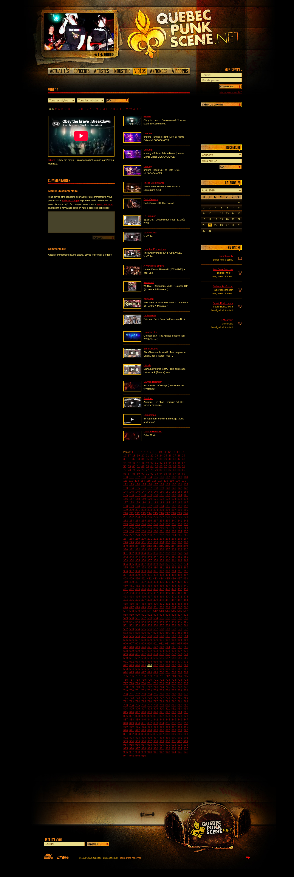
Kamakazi (149, 282)
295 (174, 538)
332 (131, 553)
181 (149, 502)
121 (183, 480)
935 (186, 748)
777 (161, 697)
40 (170, 459)
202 (143, 509)
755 (161, 690)
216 (161, 513)
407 (186, 574)
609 (143, 643)
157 (137, 495)
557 (161, 625)
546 (161, 621)
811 (168, 708)
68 (170, 466)
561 (186, 625)
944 (174, 752)
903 (125, 741)
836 (186, 715)
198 (186, 506)
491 (161, 603)
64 (151, 466)
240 (174, 520)
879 (180, 730)
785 (143, 701)
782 (125, 701)
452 (125, 592)
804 (125, 708)
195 (168, 506)
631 (143, 650)
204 (155, 509)
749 (125, 690)
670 (180, 661)
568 (161, 629)
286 (186, 535)
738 (125, 687)
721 (155, 679)
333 (137, 553)
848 (125, 723)
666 (155, 661)
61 (138, 466)
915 (131, 744)
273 (174, 531)
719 (143, 679)
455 (143, 592)
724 (174, 679)
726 (186, 679)
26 (170, 455)
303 (155, 542)
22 (151, 455)
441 (125, 589)
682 (186, 665)
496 (125, 607)
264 (186, 527)
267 (137, 531)
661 (125, 661)
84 (179, 470)
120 (177, 480)
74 (133, 470)
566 (149, 629)
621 (149, 647)
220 (185, 513)
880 (186, 730)
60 (133, 466)
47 (138, 462)
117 (160, 480)
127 (155, 484)
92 (151, 473)
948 (131, 755)
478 (149, 600)
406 (180, 574)
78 (151, 470)
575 (137, 632)
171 (155, 498)
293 (161, 538)
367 (143, 564)
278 (137, 535)
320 (125, 549)
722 (161, 679)
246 (143, 524)
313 (149, 546)
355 (137, 560)
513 (161, 611)
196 (174, 506)
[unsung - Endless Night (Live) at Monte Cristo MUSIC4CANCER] (132, 142)
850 (137, 723)
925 (125, 748)
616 (185, 643)
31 (129, 459)
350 (174, 556)
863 (149, 726)
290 (143, 538)
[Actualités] (59, 71)
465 (137, 596)
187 (186, 502)
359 (161, 560)
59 (129, 466)
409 (131, 578)
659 (180, 658)
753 (149, 690)
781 (186, 697)
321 (131, 549)
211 (131, 513)
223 (137, 516)
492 (168, 603)
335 (149, 553)
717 (131, 679)
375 (125, 567)
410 (137, 578)
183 (161, 502)
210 (125, 513)
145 (131, 491)
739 (131, 687)
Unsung (148, 133)
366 (137, 564)
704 (186, 672)
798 (155, 705)
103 (143, 477)
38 (160, 459)
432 (137, 585)
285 (180, 535)
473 (186, 596)
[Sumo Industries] (248, 858)
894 (137, 737)
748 (186, 687)
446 (155, 589)
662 (131, 661)
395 (180, 571)
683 (125, 669)
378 (143, 567)
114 (143, 480)
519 (131, 614)
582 (180, 632)
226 (155, 516)
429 (186, 582)
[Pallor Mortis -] (132, 440)
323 (143, 549)
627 (186, 647)
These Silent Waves (154, 183)
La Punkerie (150, 216)
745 (168, 687)
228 (168, 516)
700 (161, 672)
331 (125, 553)
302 (149, 542)
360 (168, 560)
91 (147, 473)
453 (131, 592)
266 (131, 531)
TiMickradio (227, 320)
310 (131, 546)
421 (137, 582)
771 (125, 697)
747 (180, 687)
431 (131, 585)
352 (186, 556)
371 (168, 564)
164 (180, 495)
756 (168, 690)
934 (180, 748)
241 (180, 520)
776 (155, 697)
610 (149, 643)
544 (149, 621)
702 (174, 672)
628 (125, 650)
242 (186, 520)
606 (125, 643)
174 (174, 498)
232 (125, 520)
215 (155, 513)
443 (137, 589)
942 (161, 752)
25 (165, 455)
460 (174, 592)
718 (137, 679)
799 (161, 705)
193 (155, 506)
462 (186, 592)
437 (168, 585)
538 (180, 618)
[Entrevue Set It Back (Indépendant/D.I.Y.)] (132, 324)
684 (131, 669)
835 (180, 715)
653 (143, 658)
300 (137, 542)
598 (143, 639)
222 (131, 516)
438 (174, 585)
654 (149, 658)
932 (168, 748)
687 (149, 669)
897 (155, 737)
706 (131, 676)
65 (156, 466)
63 (147, 466)
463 (125, 596)
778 (168, 697)
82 (170, 470)
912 (179, 741)
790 (174, 701)
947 (125, 755)
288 (131, 538)
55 (174, 462)
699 (155, 672)
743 (155, 687)
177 (125, 502)
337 (161, 553)
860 (131, 726)
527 (180, 614)
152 (174, 491)
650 (125, 658)
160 (155, 495)
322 (137, 549)
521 (143, 614)
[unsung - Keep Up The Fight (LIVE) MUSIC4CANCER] (132, 175)
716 (125, 679)
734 (168, 683)
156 (131, 495)
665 (149, 661)
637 (180, 650)
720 (149, 679)
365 (131, 564)
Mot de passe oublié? (231, 92)
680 (174, 665)
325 (155, 549)
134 (131, 488)
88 (133, 473)
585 (131, 636)
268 (143, 531)
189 (131, 506)
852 (149, 723)
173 (168, 498)
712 (167, 676)
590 (161, 636)
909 (161, 741)
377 (137, 567)
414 (161, 578)
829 (143, 715)
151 (168, 491)
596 (131, 639)
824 (180, 712)
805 (131, 708)
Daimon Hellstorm (153, 381)
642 (143, 654)
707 (137, 676)
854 (161, 723)
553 (137, 625)
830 (149, 715)
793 (125, 705)
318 (179, 546)
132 (186, 484)
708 (143, 676)
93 (156, 473)
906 (143, 741)
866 (168, 726)
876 (161, 730)
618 (131, 647)
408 (125, 578)
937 (131, 752)
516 (179, 611)
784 (137, 701)
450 (180, 589)
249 (161, 524)
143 (186, 488)
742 (149, 687)
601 (161, 639)
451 (186, 589)
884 (143, 734)
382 (168, 567)
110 (186, 477)
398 (131, 574)
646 (168, 654)
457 (155, 592)
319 (185, 546)
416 (173, 578)
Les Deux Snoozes (223, 269)
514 (167, 611)
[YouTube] (132, 241)
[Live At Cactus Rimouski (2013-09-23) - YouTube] (132, 274)
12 (169, 451)
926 (131, 748)
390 (149, 571)
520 (137, 614)
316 (167, 546)
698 (149, 672)
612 (161, 643)
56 (179, 462)
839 (137, 719)
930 (155, 748)
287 (125, 538)
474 (125, 600)
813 (179, 708)
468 (155, 596)
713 (173, 676)
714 (179, 676)
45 (129, 462)
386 (125, 571)
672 (125, 665)
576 (143, 632)
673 (131, 665)
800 (168, 705)
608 (137, 643)
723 (168, 679)
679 (168, 665)
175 (180, 498)
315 (161, 546)
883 (137, 734)
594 (186, 636)
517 (185, 611)
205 (161, 509)
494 (180, 603)
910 (168, 741)
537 (174, 618)
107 (168, 477)
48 (142, 462)
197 (180, 506)
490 (155, 603)
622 (155, 647)
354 (131, 560)
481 (168, 600)
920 (161, 744)
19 (138, 455)
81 (165, 470)
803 (186, 705)
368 (149, 564)
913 (185, 741)
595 (125, 639)
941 (155, 752)
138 (155, 488)
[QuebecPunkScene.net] (192, 33)
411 (143, 578)
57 (183, 462)
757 (174, 690)
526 (174, 614)
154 (186, 491)
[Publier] (103, 238)
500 (149, 607)
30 (124, 459)
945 (180, 752)
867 (174, 726)
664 (143, 661)
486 (131, 603)
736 (180, 683)
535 (161, 618)
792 (186, 701)
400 (143, 574)
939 (143, 752)
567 (155, 629)
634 (161, 650)
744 (161, 687)
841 (149, 719)
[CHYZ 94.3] (48, 856)
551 (125, 625)
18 (133, 455)
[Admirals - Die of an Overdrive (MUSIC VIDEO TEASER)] (132, 407)
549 (180, 621)
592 (174, 636)
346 (149, 556)
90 (142, 473)
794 (131, 705)
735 (174, 683)
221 (125, 516)
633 (155, 650)
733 (161, 683)
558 (168, 625)
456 (149, 592)
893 (131, 737)
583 (186, 632)
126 (149, 484)
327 (168, 549)
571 (180, 629)
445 (149, 589)
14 (178, 451)
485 (125, 603)
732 (155, 683)
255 (131, 527)
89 (138, 473)
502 (161, 607)
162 (168, 495)
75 (138, 470)
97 (174, 473)
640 (131, 654)
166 (125, 498)
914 (125, 744)
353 (125, 560)
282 (161, 535)
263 (180, 527)
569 (168, 629)
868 (180, 726)
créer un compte (70, 200)
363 (186, 560)
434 (149, 585)
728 (131, 683)
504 (174, 607)
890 (180, 734)
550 (186, 621)
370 (161, 564)
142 (180, 488)
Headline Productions (155, 249)
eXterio (51, 160)
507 (125, 611)
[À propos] (180, 71)
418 (185, 578)
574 (131, 632)
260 (161, 527)
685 (137, 669)
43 (183, 459)
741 (143, 687)
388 (137, 571)
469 (161, 596)
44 (124, 462)
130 (174, 484)
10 (160, 451)
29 (183, 455)
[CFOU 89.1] (63, 857)
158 (143, 495)
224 (143, 516)
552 (131, 625)
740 (137, 687)
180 (143, 502)
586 (137, 636)
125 (143, 484)
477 (143, 600)
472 (180, 596)
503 (168, 607)
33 (138, 459)
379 (149, 567)
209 (186, 509)
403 (161, 574)
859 (125, 726)
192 (149, 506)
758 (180, 690)
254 (125, 527)
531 (137, 618)
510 (143, 611)
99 (183, 473)
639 (125, 654)
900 (174, 737)
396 (186, 571)
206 (168, 509)
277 (131, 535)
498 (137, 607)
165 (186, 495)
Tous (51, 108)
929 (149, 748)
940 (149, 752)
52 (160, 462)
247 (149, 524)
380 (155, 567)
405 (174, 574)
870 (125, 730)
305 (168, 542)
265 (125, 531)
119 (172, 480)
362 (180, 560)
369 (155, 564)
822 (168, 712)
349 (168, 556)
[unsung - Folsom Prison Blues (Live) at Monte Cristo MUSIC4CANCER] (132, 158)
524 (161, 614)
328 (174, 549)
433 (143, 585)
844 (168, 719)
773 (137, 697)
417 (179, 578)
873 (143, 730)
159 (149, 495)
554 (143, 625)
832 (161, 715)
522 (149, 614)
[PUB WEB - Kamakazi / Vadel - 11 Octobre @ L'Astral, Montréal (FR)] (132, 307)
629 (131, 650)
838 (131, 719)
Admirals (148, 398)
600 (155, 639)
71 (183, 466)
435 (155, 585)
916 (137, 744)
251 (174, 524)
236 (149, 520)
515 (173, 611)
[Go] (117, 100)
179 (137, 502)
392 (161, 571)
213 (143, 513)
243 (125, 524)
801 (174, 705)
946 (186, 752)
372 (174, 564)
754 (155, 690)
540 (125, 621)
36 (151, 459)
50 (151, 462)
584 (125, 636)
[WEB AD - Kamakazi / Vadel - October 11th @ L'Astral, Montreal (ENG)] (132, 291)
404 (168, 574)
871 (131, 730)
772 (131, 697)
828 (137, 715)
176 (186, 498)
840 (143, 719)
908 (155, 741)
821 (161, 712)
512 (155, 611)
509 (137, 611)
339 (174, 553)
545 (155, 621)
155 (125, 495)
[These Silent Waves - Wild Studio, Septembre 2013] (132, 191)
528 (186, 614)
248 (155, 524)
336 (155, 553)
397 (125, 574)
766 (161, 694)
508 (131, 611)
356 (143, 560)
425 (161, 582)
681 (180, 665)
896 (149, 737)
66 (160, 466)
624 (168, 647)
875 (155, 730)
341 (186, 553)
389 (143, 571)
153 (180, 491)
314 (155, 546)
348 (161, 556)
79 (156, 470)
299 (131, 542)
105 (155, 477)
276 (125, 535)
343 (131, 556)
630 (137, 650)
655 (155, 658)
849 (131, 723)
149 (155, 491)
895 (143, 737)
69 (174, 466)
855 (168, 723)
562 (125, 629)
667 (161, 661)
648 (180, 654)
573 (125, 632)
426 (168, 582)
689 (161, 669)
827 (131, 715)
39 (165, 459)
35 (147, 459)
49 (147, 462)
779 (174, 697)
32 (133, 459)
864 (155, 726)
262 (174, 527)
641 (137, 654)
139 (161, 488)
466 (143, 596)
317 (173, 546)
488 (143, 603)
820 (155, 712)
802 (180, 705)
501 (155, 607)
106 (161, 477)
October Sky (150, 332)
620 (143, 647)
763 (143, 694)
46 (133, 462)
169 (143, 498)
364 (125, 564)
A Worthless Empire (154, 265)
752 (143, 690)
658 (174, 658)
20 (142, 455)
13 (173, 451)
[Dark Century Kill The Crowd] (132, 208)
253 (186, 524)
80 (160, 470)
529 (125, 618)
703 (180, 672)
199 (125, 509)
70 (179, 466)
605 (186, 639)
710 (155, 676)
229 (174, 516)
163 (174, 495)
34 (142, 459)
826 (125, 715)
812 (173, 708)
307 (180, 542)
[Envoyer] (98, 844)
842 (155, 719)
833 (168, 715)
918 (149, 744)
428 (180, 582)
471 (174, 596)
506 (186, 607)
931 (161, 748)
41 (174, 459)
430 (125, 585)
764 (149, 694)
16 (124, 455)
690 (168, 669)
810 (161, 708)
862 (143, 726)
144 (125, 491)
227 (161, 516)
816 (131, 712)
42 (179, 459)
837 (125, 719)
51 (156, 462)
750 (131, 690)
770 (186, 694)
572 (186, 629)
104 (149, 477)
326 (161, 549)
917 (143, 744)
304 (161, 542)
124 (137, 484)
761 (131, 694)
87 (129, 473)
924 (186, 744)
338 (168, 553)
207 (174, 509)
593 (180, 636)
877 (168, 730)
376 (131, 567)
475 (131, 600)
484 (186, 600)
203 (149, 509)
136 (143, 488)
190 (137, 506)
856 (174, 723)
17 (129, 455)
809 (155, 708)
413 (155, 578)
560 (180, 625)
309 (125, 546)
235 (143, 520)
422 (143, 582)
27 (174, 455)
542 (137, 621)
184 (168, 502)
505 (180, 607)
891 (186, 734)
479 (155, 600)
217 (167, 513)
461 (180, 592)
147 (143, 491)
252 (180, 524)
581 (174, 632)
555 (149, 625)
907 (149, 741)
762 (137, 694)
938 (137, 752)
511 (149, 611)
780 (180, 697)
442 (131, 589)
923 (180, 744)
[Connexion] (230, 86)
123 (131, 484)
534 (155, 618)
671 (186, 661)
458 (161, 592)
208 (180, 509)
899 (168, 737)
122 (125, 484)
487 (137, 603)
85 (183, 470)
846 (180, 719)
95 (165, 473)
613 (167, 643)
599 (149, 639)
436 (161, 585)
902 (186, 737)
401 (149, 574)
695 (131, 672)
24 (160, 455)
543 (143, 621)
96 (170, 473)
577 (149, 632)
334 (143, 553)
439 (180, 585)
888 (168, 734)
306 (174, 542)
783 (131, 701)
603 (174, 639)
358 (155, 560)
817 (137, 712)
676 (149, 665)
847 (186, 719)
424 (155, 582)
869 (186, 726)
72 (124, 470)
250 (168, 524)
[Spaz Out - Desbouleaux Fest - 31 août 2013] (132, 225)
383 (174, 567)
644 (155, 654)
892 (125, 737)
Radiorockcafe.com (223, 286)
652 (137, 658)
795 (137, 705)
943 (168, 752)
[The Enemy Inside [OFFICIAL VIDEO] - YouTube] (132, 258)
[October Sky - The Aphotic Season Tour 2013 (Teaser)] (132, 341)
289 (137, 538)
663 (137, 661)
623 (161, 647)
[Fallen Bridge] (79, 49)
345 (143, 556)
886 (155, 734)
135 (137, 488)
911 (174, 741)
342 (125, 556)
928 (143, 748)
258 (149, 527)
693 (186, 669)
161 (161, 495)
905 (137, 741)
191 (143, 506)
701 (168, 672)
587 (143, 636)
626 (180, 647)
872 (137, 730)
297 (186, 538)
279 (143, 535)
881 (125, 734)
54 (170, 462)
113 (137, 480)
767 (168, 694)
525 (168, 614)
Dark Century (151, 199)
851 (143, 723)
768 (174, 694)
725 (180, 679)
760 (125, 694)
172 (161, 498)
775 (149, 697)
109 (180, 477)
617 (125, 647)
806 (137, 708)
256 (137, 527)
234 (137, 520)
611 (155, 643)
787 (155, 701)
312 (143, 546)
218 (173, 513)
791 (180, 701)
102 (137, 477)
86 (124, 473)
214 (149, 513)
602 (168, 639)
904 (131, 741)
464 (131, 596)
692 (180, 669)
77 (147, 470)
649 (186, 654)
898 (161, 737)
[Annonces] (159, 71)
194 (161, 506)
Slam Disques (151, 348)
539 (186, 618)
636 (174, 650)
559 (174, 625)
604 (180, 639)
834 (174, 715)
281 (155, 535)
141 (174, 488)
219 (179, 513)
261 (168, 527)
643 (149, 654)
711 (161, 676)
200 (131, 509)
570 (174, 629)
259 (155, 527)
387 (131, 571)
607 (131, 643)
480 (161, 600)
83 (174, 470)
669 (174, 661)
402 (155, 574)
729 (137, 683)
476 (137, 600)
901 (180, 737)
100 (125, 477)
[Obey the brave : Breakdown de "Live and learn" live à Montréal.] (132, 125)
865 (161, 726)
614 (173, 643)
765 (155, 694)
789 (168, 701)
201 (137, 509)
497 (131, 607)
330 (186, 549)
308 (186, 542)
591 (168, 636)
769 (180, 694)
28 (179, 455)
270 (155, 531)
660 (186, 658)
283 (168, 535)
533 (149, 618)
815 (125, 712)
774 (143, 697)
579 (161, 632)
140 (168, 488)
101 (131, 477)
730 (143, 683)
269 (149, 531)
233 (131, 520)
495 (186, 603)
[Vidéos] (140, 72)
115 (148, 480)
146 (137, 491)
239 (168, 520)
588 (149, 636)
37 (156, 459)
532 (143, 618)
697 (143, 672)
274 (180, 531)
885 (149, 734)
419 (125, 582)
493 (174, 603)
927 (137, 748)
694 (125, 672)
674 (137, 665)
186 (180, 502)
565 (143, 629)
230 (180, 516)
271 (161, 531)
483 (180, 600)
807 (143, 708)
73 (129, 470)
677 (155, 665)
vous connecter (105, 204)
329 (180, 549)
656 (161, 658)
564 (137, 629)
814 (185, 708)
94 (160, 473)
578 (155, 632)
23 (156, 455)
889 (174, 734)
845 (174, 719)
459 (168, 592)
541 (131, 621)
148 (149, 491)
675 (143, 665)
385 (186, 567)
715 (185, 676)
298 (125, 542)
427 (174, 582)
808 (149, 708)
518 (125, 614)
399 (137, 574)
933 (174, 748)
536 (168, 618)
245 (137, 524)
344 (137, 556)
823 (174, 712)
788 (161, 701)
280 (149, 535)
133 (125, 488)
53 (165, 462)
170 (149, 498)
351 (180, 556)
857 (180, 723)
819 (149, 712)
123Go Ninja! (150, 232)
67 (165, 466)
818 (143, 712)
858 (186, 723)
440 (186, 585)
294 (168, 538)
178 (131, 502)
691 (174, 669)
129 (168, 484)
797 (149, 705)
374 (186, 564)
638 (186, 650)
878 (174, 730)
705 (125, 676)
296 (180, 538)
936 (125, 752)
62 (142, 466)
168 (137, 498)
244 (131, 524)
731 (149, 683)
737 (186, 683)
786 (149, 701)
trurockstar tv (226, 256)
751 (137, 690)
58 (124, 466)
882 (131, 734)
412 (149, 578)
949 (137, 755)
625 (174, 647)
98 (179, 473)
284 (174, 535)
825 (186, 712)
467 (149, 596)
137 (149, 488)
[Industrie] (121, 71)
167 (131, 498)
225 (149, 516)
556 (155, 625)
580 (168, 632)
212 (137, 513)
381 (161, 567)
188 (125, 506)
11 (164, 451)
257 (143, 527)
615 (179, 643)
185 (174, 502)
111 (125, 480)
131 (180, 484)
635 (168, 650)
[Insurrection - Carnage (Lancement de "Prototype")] (132, 390)
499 (143, 607)
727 (125, 683)
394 (174, 571)
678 (161, 665)
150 (161, 491)
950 (143, 755)
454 (137, 592)
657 (168, 658)
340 (180, 553)
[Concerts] (81, 71)
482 (174, 600)
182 (155, 502)
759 (186, 690)
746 (174, 687)
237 (155, 520)
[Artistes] (101, 71)
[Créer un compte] (221, 104)
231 (186, 516)
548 (174, 621)
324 (149, 549)
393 (168, 571)
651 (131, 658)
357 (149, 560)
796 (143, 705)
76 (142, 470)
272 (168, 531)
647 (174, 654)
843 (161, 719)
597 (137, 639)
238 (161, 520)
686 (143, 669)
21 (147, 455)
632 (149, 650)
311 (137, 546)
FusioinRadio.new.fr (223, 303)
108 (174, 477)
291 (149, 538)
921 (168, 744)
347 (155, 556)
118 (166, 480)
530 (131, 618)
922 (174, 744)
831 (155, 715)
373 (180, 564)
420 (131, 582)
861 (137, 726)
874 (149, 730)
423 (149, 582)
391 (155, 571)
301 (143, 542)
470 (168, 596)
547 (168, 621)
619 (137, 647)
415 (167, 578)
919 (155, 744)
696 (137, 672)
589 (155, 636)
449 (174, 589)
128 (161, 484)
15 (182, 451)
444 (143, 589)
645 (161, 654)
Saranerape (150, 415)
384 (180, 567)
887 (161, 734)
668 (168, 661)
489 (149, 603)
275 (186, 531)
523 (155, 614)
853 (155, 723)
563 (131, 629)
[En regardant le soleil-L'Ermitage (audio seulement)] (132, 423)
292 (155, 538)
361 (174, 560)
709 (149, 676)
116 (154, 480)
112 (131, 480)
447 (161, 589)
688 (155, 669)
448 (168, 589)
